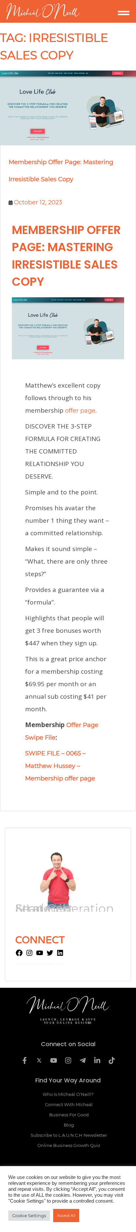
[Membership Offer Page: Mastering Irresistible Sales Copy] (68, 108)
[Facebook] (19, 954)
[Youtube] (53, 1061)
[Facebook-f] (24, 1061)
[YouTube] (40, 954)
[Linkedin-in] (97, 1061)
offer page (80, 410)
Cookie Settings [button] (29, 1215)
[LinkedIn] (60, 954)
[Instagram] (29, 954)
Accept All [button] (66, 1215)
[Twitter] (50, 954)
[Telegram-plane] (82, 1061)
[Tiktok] (112, 1061)
